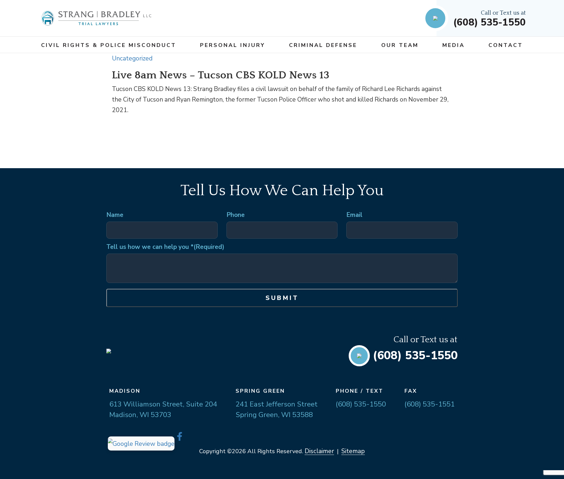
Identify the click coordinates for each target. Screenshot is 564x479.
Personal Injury (232, 45)
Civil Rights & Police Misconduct (108, 45)
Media (453, 45)
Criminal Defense (323, 45)
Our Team (400, 45)
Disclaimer (319, 451)
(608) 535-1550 (489, 22)
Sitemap (353, 451)
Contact (506, 45)
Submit (282, 298)
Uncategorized (132, 58)
